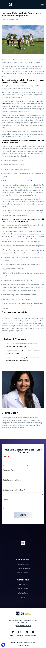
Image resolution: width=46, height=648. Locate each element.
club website (22, 86)
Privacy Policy (23, 589)
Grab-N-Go (29, 181)
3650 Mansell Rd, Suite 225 (23, 620)
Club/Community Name (13, 480)
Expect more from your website (16, 365)
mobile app (38, 253)
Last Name (27, 466)
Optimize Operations (23, 568)
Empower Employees (23, 573)
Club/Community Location (14, 490)
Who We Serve (23, 593)
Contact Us (23, 584)
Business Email (10, 470)
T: (23, 623)
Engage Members (23, 564)
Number (5, 509)
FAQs (23, 597)
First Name (6, 466)
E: (23, 626)
